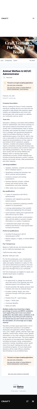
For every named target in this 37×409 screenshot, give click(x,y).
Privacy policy (14, 391)
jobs (2, 60)
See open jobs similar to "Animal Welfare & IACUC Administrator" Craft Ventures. (19, 88)
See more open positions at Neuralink (18, 374)
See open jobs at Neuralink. (15, 85)
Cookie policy (22, 391)
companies (8, 60)
